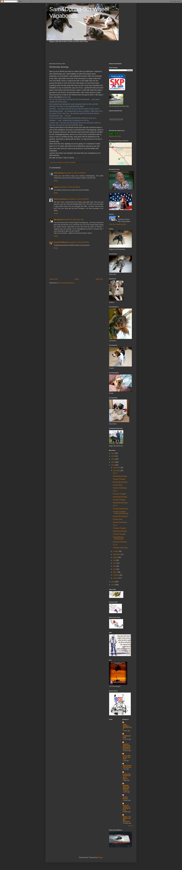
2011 (113, 581)
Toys (119, 136)
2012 (113, 465)
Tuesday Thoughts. (119, 479)
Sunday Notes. (118, 485)
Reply (56, 181)
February (116, 575)
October (116, 551)
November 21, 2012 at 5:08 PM (74, 173)
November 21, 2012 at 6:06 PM (69, 187)
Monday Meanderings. (120, 516)
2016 (113, 453)
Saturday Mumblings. (120, 488)
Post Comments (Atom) (66, 283)
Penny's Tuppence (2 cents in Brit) (126, 808)
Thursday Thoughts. (119, 494)
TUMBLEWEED (127, 736)
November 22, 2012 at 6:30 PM (78, 242)
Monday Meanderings (120, 482)
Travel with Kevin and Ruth (127, 757)
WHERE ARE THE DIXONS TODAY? (126, 788)
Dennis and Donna (60, 199)
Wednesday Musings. (120, 476)
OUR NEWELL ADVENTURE (127, 727)
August (115, 557)
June (115, 563)
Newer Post (54, 279)
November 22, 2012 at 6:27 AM (73, 219)
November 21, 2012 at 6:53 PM (78, 199)
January (116, 578)
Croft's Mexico (125, 797)
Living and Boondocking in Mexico (127, 776)
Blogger (100, 857)
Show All (130, 825)
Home (77, 279)
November (116, 470)
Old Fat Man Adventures (127, 766)
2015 (113, 456)
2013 (113, 462)
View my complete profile (117, 224)
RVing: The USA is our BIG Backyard (127, 819)
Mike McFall (58, 219)
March (115, 572)
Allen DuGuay (59, 173)
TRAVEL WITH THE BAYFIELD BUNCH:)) (127, 747)
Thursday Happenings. (120, 508)
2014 (113, 459)
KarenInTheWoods (60, 242)
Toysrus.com (113, 136)
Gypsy (56, 187)
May (114, 566)
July (114, 560)
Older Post (99, 279)
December (116, 467)
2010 (113, 585)
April (115, 569)
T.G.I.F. (115, 473)
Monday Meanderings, (120, 502)
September (117, 554)
